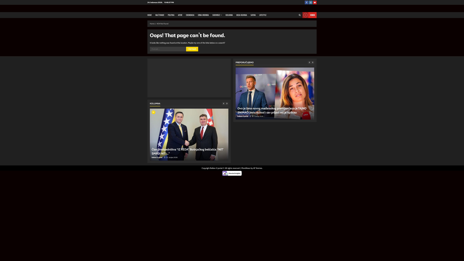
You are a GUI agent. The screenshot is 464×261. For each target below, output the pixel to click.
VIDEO (312, 15)
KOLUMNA (229, 15)
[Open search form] (300, 15)
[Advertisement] (175, 78)
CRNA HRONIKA (203, 15)
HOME (149, 15)
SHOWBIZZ (216, 15)
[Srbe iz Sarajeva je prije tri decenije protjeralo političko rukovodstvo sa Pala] (202, 135)
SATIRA (253, 15)
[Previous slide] (223, 103)
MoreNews (245, 168)
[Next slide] (226, 103)
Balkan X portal (170, 157)
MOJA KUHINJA (241, 15)
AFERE (180, 15)
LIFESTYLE (262, 15)
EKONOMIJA (190, 15)
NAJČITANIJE (159, 15)
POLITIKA (171, 15)
